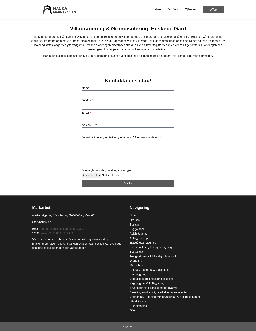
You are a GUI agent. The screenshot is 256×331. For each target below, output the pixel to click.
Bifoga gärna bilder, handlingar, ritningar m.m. (110, 170)
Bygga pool (137, 229)
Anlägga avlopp (139, 238)
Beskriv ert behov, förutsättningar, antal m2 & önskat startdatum (121, 137)
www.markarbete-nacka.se (57, 232)
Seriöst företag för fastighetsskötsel (151, 278)
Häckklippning (139, 301)
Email (86, 112)
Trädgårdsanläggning (143, 242)
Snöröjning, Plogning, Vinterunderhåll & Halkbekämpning (165, 296)
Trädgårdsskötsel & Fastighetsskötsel (153, 256)
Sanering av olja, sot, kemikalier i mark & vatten (159, 292)
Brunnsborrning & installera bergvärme (153, 287)
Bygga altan (137, 251)
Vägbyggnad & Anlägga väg (147, 283)
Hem (158, 9)
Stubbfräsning (138, 305)
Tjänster (190, 9)
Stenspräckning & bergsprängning (151, 247)
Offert (133, 310)
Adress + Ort (90, 125)
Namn (86, 88)
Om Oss (173, 9)
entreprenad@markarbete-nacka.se (62, 228)
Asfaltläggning (139, 233)
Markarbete (42, 207)
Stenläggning (138, 274)
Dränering (136, 260)
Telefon (87, 100)
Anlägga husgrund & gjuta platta (149, 269)
